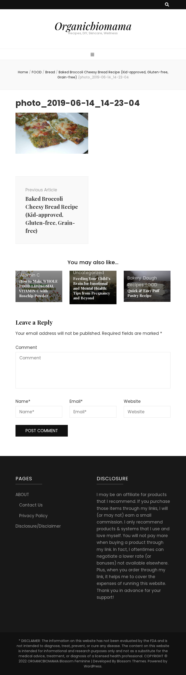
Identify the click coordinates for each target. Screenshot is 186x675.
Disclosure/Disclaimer (38, 526)
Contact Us (31, 505)
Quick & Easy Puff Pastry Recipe (143, 293)
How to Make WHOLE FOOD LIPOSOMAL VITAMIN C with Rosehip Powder (38, 288)
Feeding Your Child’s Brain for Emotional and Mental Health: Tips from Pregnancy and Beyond (91, 288)
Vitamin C (29, 275)
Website (132, 401)
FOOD (37, 72)
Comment (26, 347)
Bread (50, 72)
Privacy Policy (33, 516)
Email (76, 401)
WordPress (92, 666)
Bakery (134, 278)
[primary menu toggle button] (93, 54)
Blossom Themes (131, 661)
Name (23, 401)
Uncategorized (88, 273)
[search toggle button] (167, 4)
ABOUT (22, 495)
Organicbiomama (93, 26)
